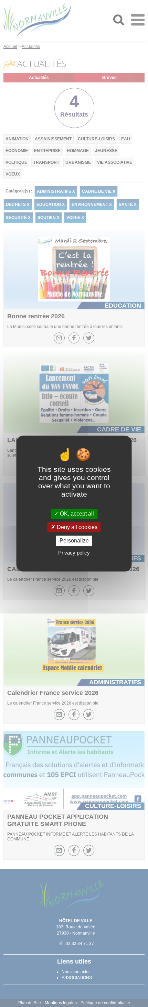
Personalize (74, 541)
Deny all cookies (76, 527)
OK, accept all (76, 514)
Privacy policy (74, 553)
